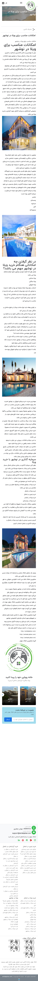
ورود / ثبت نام (3, 3)
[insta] (35, 840)
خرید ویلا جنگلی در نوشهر (11, 910)
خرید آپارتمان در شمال (12, 875)
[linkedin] (19, 840)
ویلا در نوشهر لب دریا (12, 905)
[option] (28, 694)
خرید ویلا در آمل (31, 924)
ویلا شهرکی (33, 919)
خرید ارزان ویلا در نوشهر (11, 917)
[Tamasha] (31, 840)
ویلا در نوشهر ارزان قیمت (11, 908)
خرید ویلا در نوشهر (26, 424)
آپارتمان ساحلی (14, 896)
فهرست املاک (14, 922)
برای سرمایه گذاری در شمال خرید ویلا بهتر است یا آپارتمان (10, 861)
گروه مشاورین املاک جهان (16, 602)
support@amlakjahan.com (21, 833)
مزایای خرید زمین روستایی (29, 849)
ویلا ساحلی (33, 915)
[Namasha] (23, 840)
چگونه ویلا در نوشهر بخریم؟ (10, 901)
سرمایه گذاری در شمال (29, 524)
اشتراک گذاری (27, 29)
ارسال (8, 719)
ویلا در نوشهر (16, 56)
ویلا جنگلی (33, 917)
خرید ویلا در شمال (30, 491)
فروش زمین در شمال (30, 856)
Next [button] (35, 694)
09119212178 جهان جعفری (22, 829)
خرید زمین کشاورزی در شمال (28, 868)
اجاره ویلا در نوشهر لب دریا (10, 903)
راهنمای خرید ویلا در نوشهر (10, 919)
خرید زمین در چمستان (30, 870)
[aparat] (27, 840)
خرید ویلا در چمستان (29, 501)
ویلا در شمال (25, 56)
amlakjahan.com (7, 976)
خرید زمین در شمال (30, 494)
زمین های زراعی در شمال (29, 872)
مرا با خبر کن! (14, 926)
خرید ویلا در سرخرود (30, 929)
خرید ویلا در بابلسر (30, 498)
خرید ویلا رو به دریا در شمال (28, 901)
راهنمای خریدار (14, 924)
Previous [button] (2, 694)
